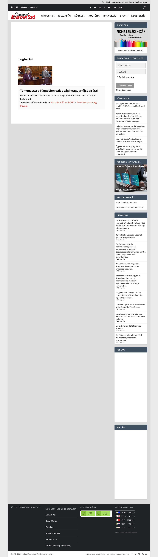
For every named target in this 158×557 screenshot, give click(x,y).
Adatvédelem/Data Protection (118, 554)
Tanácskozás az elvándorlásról (130, 207)
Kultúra (93, 15)
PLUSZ (15, 7)
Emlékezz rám (126, 77)
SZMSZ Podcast (53, 533)
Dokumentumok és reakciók (131, 50)
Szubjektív (138, 15)
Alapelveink (100, 554)
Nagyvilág (109, 15)
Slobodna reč (52, 539)
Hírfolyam (48, 15)
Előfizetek (33, 7)
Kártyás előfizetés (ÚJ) (62, 102)
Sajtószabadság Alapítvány (58, 545)
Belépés (24, 7)
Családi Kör (51, 515)
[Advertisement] (61, 40)
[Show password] (142, 71)
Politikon (50, 527)
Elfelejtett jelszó (123, 90)
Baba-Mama (51, 521)
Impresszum (90, 554)
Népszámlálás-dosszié (126, 202)
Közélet (79, 15)
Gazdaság (64, 15)
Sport (124, 15)
